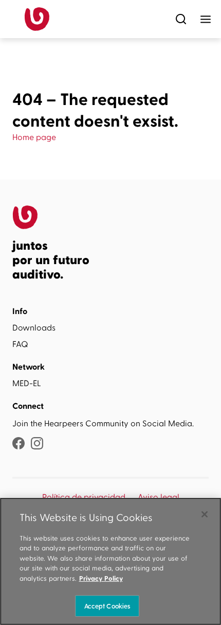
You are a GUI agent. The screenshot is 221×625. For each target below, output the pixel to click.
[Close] (204, 514)
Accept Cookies (107, 606)
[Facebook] (18, 444)
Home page (34, 137)
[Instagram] (37, 444)
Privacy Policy (101, 578)
